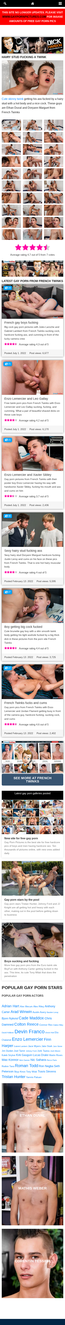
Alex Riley (38, 1006)
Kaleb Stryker (8, 1055)
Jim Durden (7, 1051)
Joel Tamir (19, 1050)
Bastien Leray (52, 1012)
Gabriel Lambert (20, 1046)
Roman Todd (26, 1065)
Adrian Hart (10, 1006)
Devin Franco (30, 1031)
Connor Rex (46, 1024)
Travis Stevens (47, 1071)
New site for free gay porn (21, 838)
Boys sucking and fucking (21, 961)
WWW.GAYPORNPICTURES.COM (24, 16)
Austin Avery (39, 1012)
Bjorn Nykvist (10, 1018)
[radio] (18, 248)
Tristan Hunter (13, 1077)
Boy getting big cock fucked (23, 627)
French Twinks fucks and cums (25, 703)
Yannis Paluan (34, 1077)
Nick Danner (24, 1060)
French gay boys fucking (21, 322)
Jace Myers (34, 1046)
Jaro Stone (57, 1046)
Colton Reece (26, 1024)
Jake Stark (46, 1046)
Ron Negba (46, 1066)
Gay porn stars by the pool (21, 899)
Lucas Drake (41, 1055)
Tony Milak (31, 1072)
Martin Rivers (56, 1055)
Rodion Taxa (8, 1066)
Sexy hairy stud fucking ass (23, 550)
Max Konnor (10, 1060)
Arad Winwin (21, 1012)
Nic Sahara (38, 1060)
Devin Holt (49, 1033)
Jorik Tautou (43, 1051)
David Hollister (8, 1033)
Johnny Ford (31, 1051)
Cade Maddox (31, 1018)
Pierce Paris (52, 1060)
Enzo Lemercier (27, 1039)
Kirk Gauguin (24, 1055)
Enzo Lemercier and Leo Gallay (26, 398)
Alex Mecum (26, 1006)
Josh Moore (55, 1051)
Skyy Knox (19, 1071)
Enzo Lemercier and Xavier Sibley (27, 475)
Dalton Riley (58, 1025)
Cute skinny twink (12, 98)
